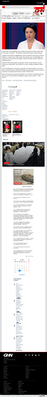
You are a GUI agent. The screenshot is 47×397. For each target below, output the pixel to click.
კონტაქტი (5, 362)
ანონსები (5, 381)
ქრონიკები (5, 139)
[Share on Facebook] (35, 20)
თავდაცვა (27, 371)
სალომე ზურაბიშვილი (18, 80)
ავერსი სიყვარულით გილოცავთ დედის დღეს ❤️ (16, 134)
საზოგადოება (6, 374)
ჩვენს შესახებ (6, 358)
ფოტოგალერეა (6, 386)
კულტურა (5, 373)
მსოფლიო (27, 366)
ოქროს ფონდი (6, 392)
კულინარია (20, 389)
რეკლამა (5, 361)
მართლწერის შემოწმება (22, 391)
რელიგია (27, 374)
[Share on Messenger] (37, 20)
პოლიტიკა (5, 366)
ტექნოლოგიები (21, 383)
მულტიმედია (6, 119)
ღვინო (19, 388)
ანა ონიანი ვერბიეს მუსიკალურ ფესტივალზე (6, 134)
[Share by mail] (40, 20)
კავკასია (27, 368)
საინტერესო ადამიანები (8, 388)
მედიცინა (27, 376)
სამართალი (6, 377)
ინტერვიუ (5, 371)
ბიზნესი (5, 376)
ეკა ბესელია (9, 80)
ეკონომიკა (5, 368)
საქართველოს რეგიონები (30, 369)
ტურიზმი (19, 386)
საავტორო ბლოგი (7, 383)
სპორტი (27, 377)
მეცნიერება (20, 381)
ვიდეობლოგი (6, 384)
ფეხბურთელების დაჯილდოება (30, 80)
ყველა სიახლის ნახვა (29, 256)
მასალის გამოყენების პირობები (9, 359)
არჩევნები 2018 (21, 392)
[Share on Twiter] (39, 20)
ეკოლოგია (28, 373)
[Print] (44, 20)
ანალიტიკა (6, 369)
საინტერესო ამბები (7, 389)
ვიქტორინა (20, 384)
